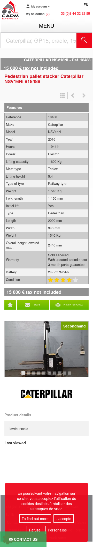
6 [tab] (50, 375)
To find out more (35, 518)
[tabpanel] (46, 349)
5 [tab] (45, 375)
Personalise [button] (57, 530)
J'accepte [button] (63, 518)
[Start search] (84, 40)
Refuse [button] (35, 530)
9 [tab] (65, 375)
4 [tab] (39, 375)
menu (46, 25)
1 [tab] (24, 375)
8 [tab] (60, 375)
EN (85, 4)
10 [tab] (71, 375)
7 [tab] (55, 375)
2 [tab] (29, 375)
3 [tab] (34, 375)
